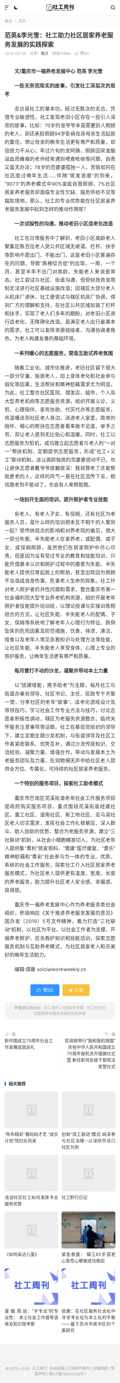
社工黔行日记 (74, 1197)
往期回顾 (100, 1368)
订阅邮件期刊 (79, 1368)
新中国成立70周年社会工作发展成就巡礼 (29, 1044)
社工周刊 (60, 7)
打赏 (76, 990)
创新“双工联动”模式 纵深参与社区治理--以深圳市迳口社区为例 (88, 1140)
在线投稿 (57, 1368)
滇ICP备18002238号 (66, 1374)
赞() (82, 53)
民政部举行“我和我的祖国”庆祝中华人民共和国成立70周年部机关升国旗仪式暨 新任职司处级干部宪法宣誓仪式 (90, 1053)
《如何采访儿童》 (22, 1254)
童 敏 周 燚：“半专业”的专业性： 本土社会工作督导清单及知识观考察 (31, 1317)
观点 (8, 21)
